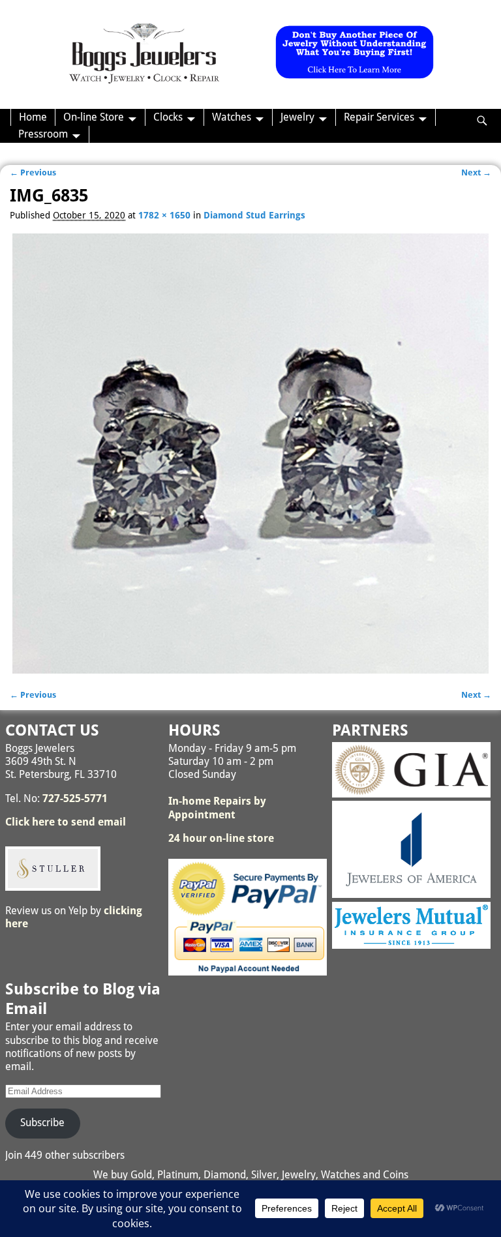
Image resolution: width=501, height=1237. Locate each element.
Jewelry (297, 117)
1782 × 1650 (164, 215)
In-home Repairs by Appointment (217, 807)
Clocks (168, 117)
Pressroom (43, 134)
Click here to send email (65, 822)
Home (33, 117)
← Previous (33, 172)
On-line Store (93, 117)
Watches (231, 117)
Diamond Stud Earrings (254, 215)
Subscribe (42, 1122)
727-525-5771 (75, 798)
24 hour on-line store (221, 838)
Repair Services (379, 117)
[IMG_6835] (250, 453)
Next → (476, 172)
